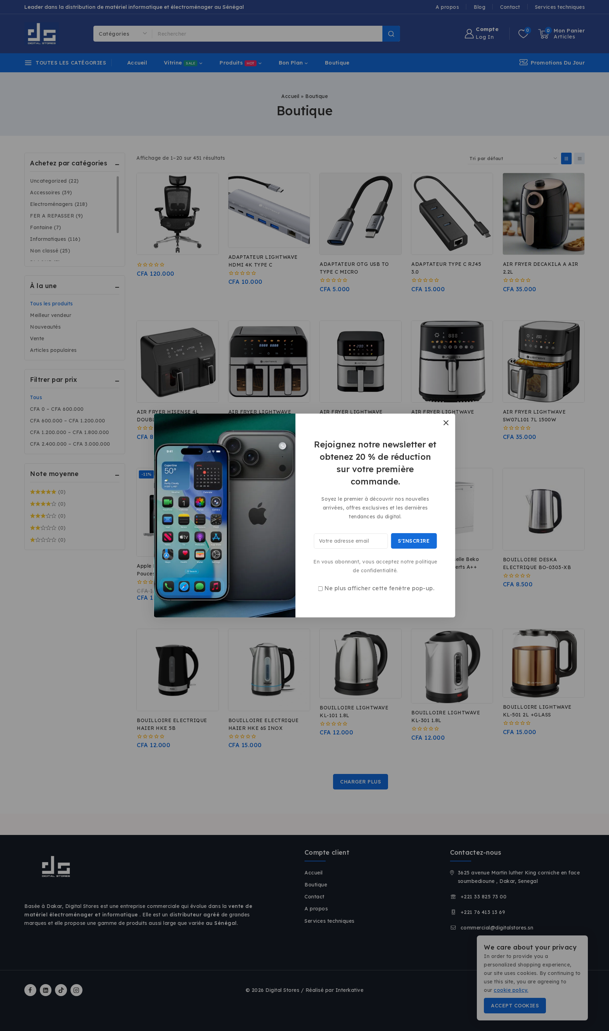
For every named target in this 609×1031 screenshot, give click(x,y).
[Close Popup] (446, 422)
